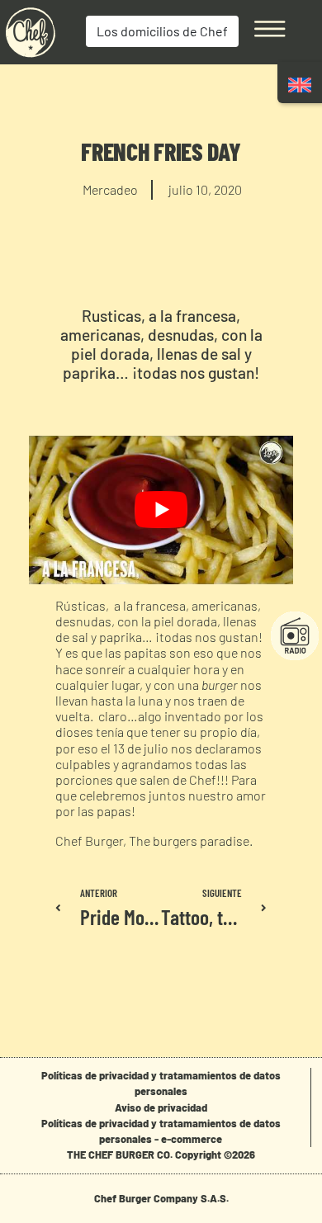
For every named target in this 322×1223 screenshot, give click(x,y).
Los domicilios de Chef (162, 31)
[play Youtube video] (161, 510)
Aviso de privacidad (161, 1107)
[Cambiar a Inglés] (299, 85)
